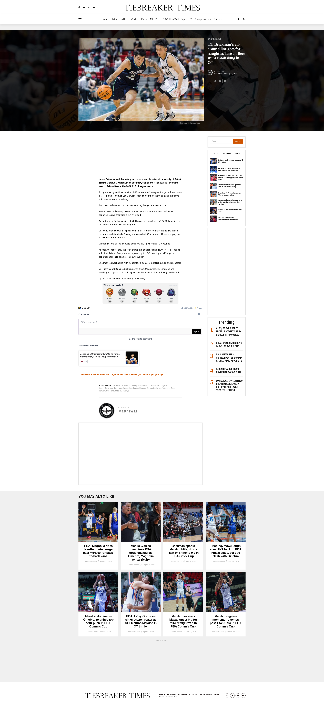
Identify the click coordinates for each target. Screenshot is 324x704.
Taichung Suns (168, 388)
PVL (143, 19)
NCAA (133, 19)
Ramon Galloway (154, 388)
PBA (113, 19)
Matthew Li (221, 71)
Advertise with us (173, 694)
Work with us (185, 694)
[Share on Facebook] (210, 81)
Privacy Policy (197, 694)
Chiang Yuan (136, 386)
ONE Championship (199, 19)
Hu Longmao (162, 386)
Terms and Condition (211, 694)
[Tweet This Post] (215, 81)
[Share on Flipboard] (220, 81)
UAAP (123, 19)
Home (105, 19)
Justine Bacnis (91, 561)
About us (162, 694)
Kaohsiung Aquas (121, 388)
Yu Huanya (124, 391)
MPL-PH (154, 19)
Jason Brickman (106, 388)
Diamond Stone (149, 386)
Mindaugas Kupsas (137, 388)
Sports (217, 19)
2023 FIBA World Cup (174, 19)
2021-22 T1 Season (121, 386)
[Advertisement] (140, 155)
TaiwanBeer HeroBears (109, 391)
